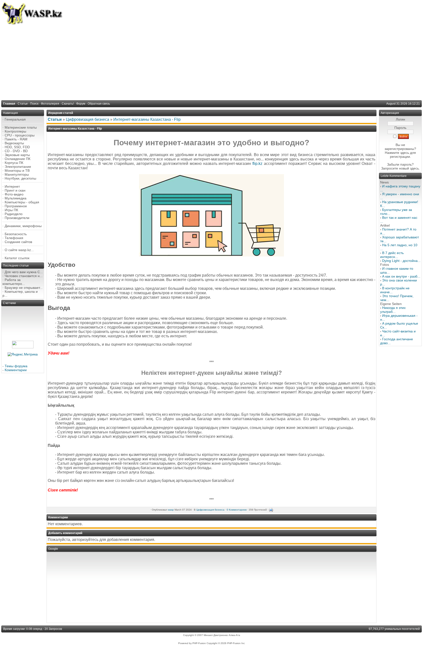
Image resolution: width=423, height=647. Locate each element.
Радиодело (14, 214)
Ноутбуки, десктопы (20, 178)
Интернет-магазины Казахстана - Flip (147, 119)
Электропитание (18, 167)
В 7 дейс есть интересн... (392, 255)
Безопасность (16, 234)
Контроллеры (15, 131)
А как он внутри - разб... (401, 276)
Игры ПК (11, 210)
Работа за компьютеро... (13, 282)
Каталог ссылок (17, 258)
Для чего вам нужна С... (24, 272)
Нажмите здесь (397, 153)
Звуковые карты (17, 155)
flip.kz (257, 163)
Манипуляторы (17, 174)
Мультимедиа (15, 198)
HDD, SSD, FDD (17, 147)
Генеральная (15, 119)
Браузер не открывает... (24, 288)
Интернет (12, 186)
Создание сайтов (18, 242)
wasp (171, 509)
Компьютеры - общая (22, 202)
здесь (414, 168)
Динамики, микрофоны (23, 226)
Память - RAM (16, 139)
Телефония (14, 238)
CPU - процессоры (20, 135)
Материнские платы (21, 127)
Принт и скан (15, 190)
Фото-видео (14, 194)
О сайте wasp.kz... (19, 250)
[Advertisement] (211, 61)
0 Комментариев (237, 509)
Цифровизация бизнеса (87, 119)
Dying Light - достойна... (401, 261)
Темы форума (16, 366)
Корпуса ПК (14, 163)
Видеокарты (14, 143)
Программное (16, 206)
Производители (17, 218)
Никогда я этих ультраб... (393, 310)
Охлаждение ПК (17, 159)
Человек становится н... (24, 276)
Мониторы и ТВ (17, 170)
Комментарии (16, 370)
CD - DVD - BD (16, 151)
